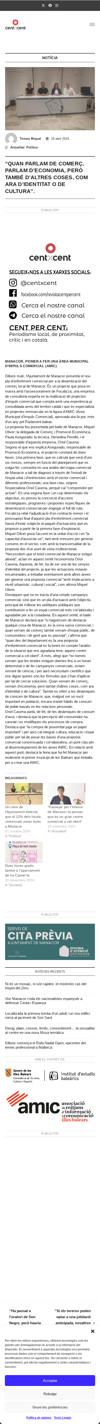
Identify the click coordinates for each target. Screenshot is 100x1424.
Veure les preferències (50, 1407)
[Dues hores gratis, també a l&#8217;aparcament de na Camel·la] (24, 852)
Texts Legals (62, 1417)
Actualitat (17, 147)
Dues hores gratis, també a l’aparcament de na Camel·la (22, 870)
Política (32, 147)
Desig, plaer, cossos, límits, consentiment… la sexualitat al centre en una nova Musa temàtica (49, 1030)
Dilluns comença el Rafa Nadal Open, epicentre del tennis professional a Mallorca (45, 1045)
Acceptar (50, 1380)
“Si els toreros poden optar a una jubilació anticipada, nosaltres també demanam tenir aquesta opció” (70, 1323)
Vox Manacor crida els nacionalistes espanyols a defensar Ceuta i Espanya (43, 1001)
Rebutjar (50, 1394)
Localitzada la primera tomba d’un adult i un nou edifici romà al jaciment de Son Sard (47, 1015)
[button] (92, 1331)
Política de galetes (38, 1417)
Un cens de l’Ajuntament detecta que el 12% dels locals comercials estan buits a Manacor (23, 816)
